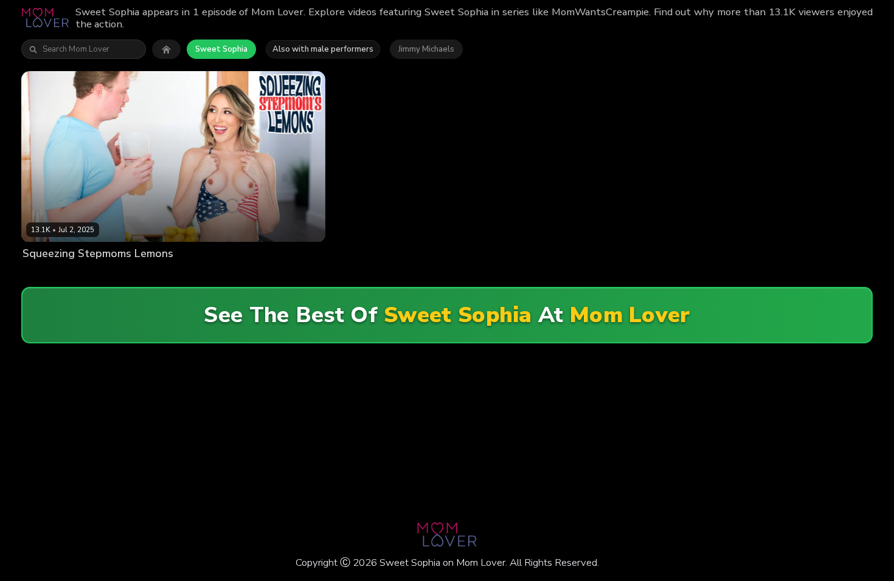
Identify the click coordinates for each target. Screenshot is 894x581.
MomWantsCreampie (191, 274)
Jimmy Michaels (426, 49)
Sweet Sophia (221, 49)
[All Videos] (166, 49)
